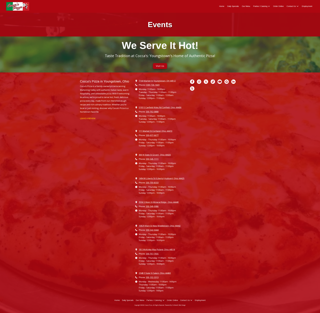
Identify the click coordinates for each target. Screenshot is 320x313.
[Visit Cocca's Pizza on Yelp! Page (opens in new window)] (192, 88)
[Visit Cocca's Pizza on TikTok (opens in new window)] (213, 81)
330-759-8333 (152, 182)
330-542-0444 (152, 230)
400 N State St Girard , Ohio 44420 (155, 154)
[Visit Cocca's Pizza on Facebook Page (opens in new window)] (192, 81)
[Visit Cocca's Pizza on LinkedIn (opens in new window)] (233, 81)
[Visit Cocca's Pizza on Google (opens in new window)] (226, 81)
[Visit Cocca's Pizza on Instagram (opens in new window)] (199, 81)
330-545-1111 (152, 159)
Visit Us (160, 65)
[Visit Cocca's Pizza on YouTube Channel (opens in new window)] (220, 81)
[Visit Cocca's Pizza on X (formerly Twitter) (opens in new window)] (206, 81)
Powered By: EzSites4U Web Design (175, 305)
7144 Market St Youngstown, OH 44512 (157, 80)
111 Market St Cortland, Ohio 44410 (155, 131)
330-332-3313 (152, 277)
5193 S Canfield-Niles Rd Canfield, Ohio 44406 (160, 107)
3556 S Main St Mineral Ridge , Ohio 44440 (159, 202)
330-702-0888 (152, 111)
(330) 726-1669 (153, 85)
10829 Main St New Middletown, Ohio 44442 (159, 225)
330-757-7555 (152, 253)
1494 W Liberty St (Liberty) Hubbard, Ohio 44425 (161, 178)
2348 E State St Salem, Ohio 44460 (155, 273)
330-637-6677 (152, 135)
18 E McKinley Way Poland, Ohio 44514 (157, 249)
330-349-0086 (152, 206)
